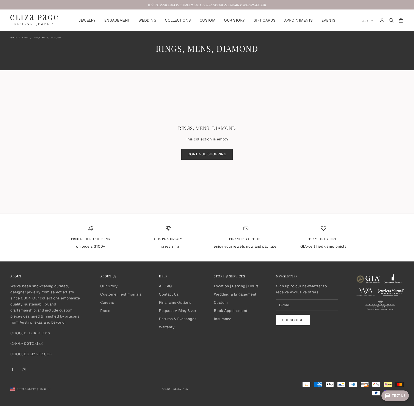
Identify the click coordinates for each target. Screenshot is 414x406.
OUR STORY (234, 20)
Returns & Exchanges (178, 318)
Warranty (166, 327)
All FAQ (165, 286)
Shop (25, 37)
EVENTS (328, 20)
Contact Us (169, 294)
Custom (221, 302)
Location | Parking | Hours (236, 286)
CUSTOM (207, 20)
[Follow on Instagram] (24, 369)
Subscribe (292, 320)
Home (13, 37)
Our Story (109, 286)
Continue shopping (207, 154)
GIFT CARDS (265, 20)
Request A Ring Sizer (177, 310)
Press (105, 310)
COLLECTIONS (178, 20)
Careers (107, 302)
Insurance (223, 318)
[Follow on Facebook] (12, 369)
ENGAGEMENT (117, 20)
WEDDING (147, 20)
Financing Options (175, 302)
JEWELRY (87, 20)
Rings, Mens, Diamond (47, 37)
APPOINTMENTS (298, 20)
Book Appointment (231, 310)
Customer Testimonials (121, 294)
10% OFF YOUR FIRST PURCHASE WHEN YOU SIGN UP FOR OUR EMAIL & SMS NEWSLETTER (207, 4)
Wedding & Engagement (235, 294)
